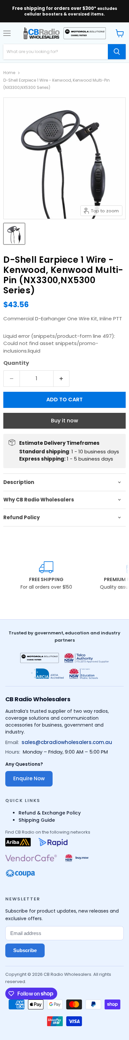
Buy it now (64, 420)
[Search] (117, 51)
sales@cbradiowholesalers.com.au (67, 742)
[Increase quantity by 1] (62, 378)
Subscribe (25, 950)
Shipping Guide (37, 820)
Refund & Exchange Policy (50, 813)
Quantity (16, 363)
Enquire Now (29, 778)
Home (9, 72)
